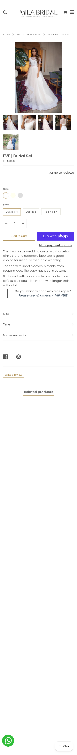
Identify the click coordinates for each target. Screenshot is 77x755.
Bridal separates (28, 34)
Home (6, 34)
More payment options (55, 245)
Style (6, 204)
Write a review (13, 374)
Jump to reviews (61, 173)
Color (6, 189)
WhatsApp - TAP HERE (51, 295)
